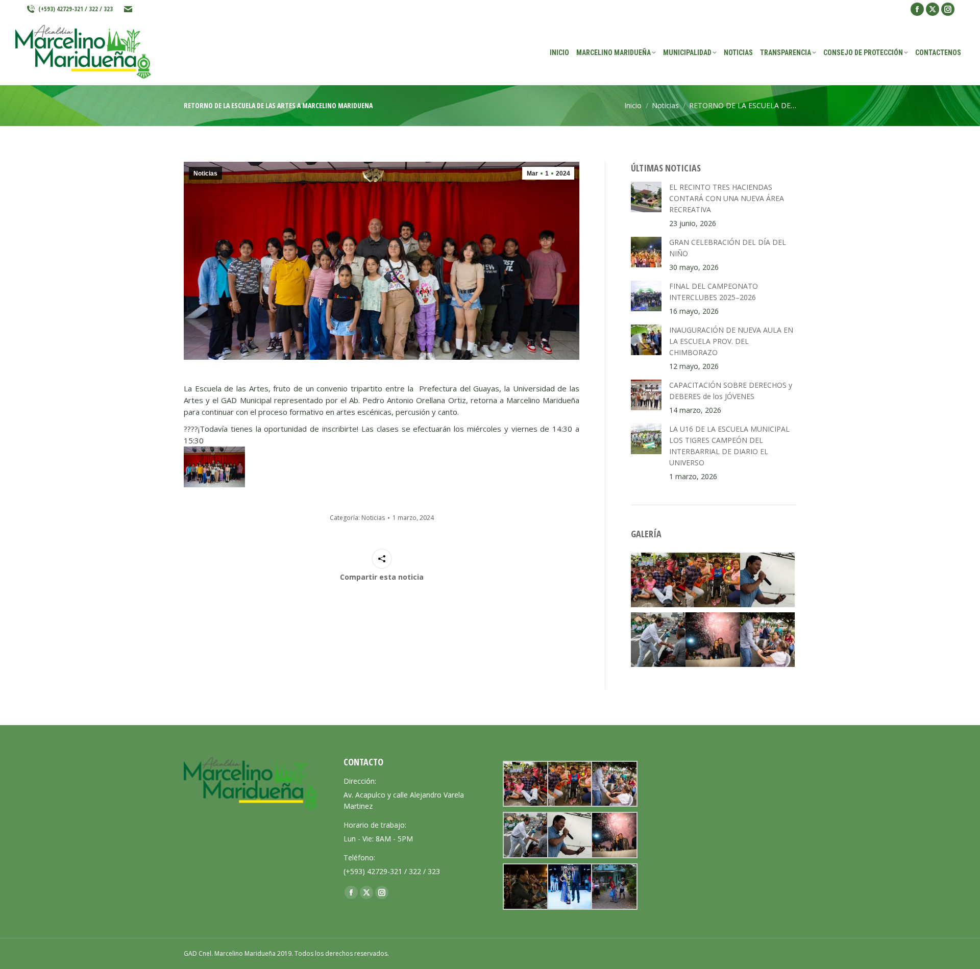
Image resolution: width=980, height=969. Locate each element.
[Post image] (646, 197)
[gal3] (658, 639)
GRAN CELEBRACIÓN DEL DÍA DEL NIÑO (727, 247)
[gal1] (712, 639)
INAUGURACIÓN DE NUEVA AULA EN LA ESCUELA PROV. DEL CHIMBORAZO (731, 341)
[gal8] (569, 886)
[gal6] (658, 580)
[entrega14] (613, 886)
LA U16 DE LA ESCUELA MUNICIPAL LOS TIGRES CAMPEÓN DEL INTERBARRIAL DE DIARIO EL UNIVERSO (729, 445)
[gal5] (712, 580)
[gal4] (767, 639)
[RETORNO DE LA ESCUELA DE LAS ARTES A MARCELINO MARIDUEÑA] (214, 466)
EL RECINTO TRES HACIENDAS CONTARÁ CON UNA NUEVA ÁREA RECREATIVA (726, 198)
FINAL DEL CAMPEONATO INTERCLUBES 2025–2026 (713, 291)
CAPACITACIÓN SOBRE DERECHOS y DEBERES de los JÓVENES (730, 390)
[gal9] (525, 886)
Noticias (205, 173)
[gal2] (767, 580)
